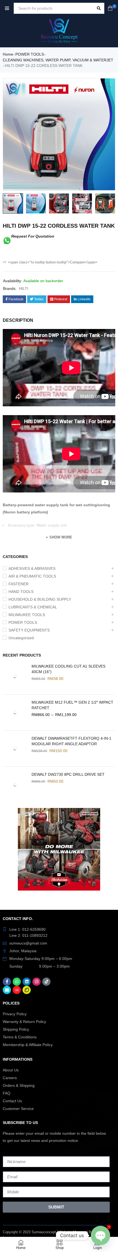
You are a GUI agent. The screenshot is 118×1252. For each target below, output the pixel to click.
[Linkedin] (27, 982)
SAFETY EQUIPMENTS (29, 630)
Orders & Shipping (19, 1085)
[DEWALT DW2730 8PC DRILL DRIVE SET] (15, 784)
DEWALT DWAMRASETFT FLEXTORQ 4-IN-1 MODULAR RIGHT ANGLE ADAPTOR (71, 741)
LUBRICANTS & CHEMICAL (33, 607)
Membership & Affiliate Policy (28, 1045)
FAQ (6, 1093)
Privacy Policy (15, 1014)
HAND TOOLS (21, 591)
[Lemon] (27, 990)
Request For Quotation (32, 236)
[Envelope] (7, 990)
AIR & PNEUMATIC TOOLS (32, 576)
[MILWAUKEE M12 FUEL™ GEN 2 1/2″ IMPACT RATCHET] (15, 712)
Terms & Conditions (19, 1037)
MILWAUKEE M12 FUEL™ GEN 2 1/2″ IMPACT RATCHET (72, 705)
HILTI (23, 288)
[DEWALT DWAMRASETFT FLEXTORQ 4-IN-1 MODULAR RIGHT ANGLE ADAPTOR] (15, 748)
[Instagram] (36, 982)
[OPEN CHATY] (100, 1235)
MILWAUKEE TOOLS (27, 615)
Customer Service (18, 1108)
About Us (11, 1070)
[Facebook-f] (7, 982)
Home (8, 54)
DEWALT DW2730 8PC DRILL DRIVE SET (68, 774)
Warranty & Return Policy (24, 1021)
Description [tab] (18, 320)
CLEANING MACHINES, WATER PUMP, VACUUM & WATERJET (58, 60)
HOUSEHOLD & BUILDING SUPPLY (40, 599)
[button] (108, 85)
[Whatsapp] (17, 982)
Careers (10, 1078)
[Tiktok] (46, 982)
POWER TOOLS (29, 54)
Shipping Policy (16, 1029)
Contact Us (12, 1101)
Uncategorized (21, 638)
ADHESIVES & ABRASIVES (32, 568)
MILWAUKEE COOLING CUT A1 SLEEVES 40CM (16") (68, 669)
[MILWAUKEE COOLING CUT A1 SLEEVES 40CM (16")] (15, 676)
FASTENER (19, 584)
